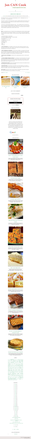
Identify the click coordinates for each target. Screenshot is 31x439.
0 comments (28, 72)
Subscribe (15, 102)
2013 (15, 399)
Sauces (17, 374)
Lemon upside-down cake (15, 14)
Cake (19, 361)
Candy (9, 362)
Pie (12, 372)
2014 (15, 398)
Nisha (8, 372)
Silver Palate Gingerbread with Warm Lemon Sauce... (15, 310)
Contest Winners (18, 363)
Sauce (15, 374)
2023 (15, 388)
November (16, 407)
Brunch (14, 361)
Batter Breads (13, 360)
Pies (14, 372)
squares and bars (12, 376)
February (16, 416)
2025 (15, 385)
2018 (15, 393)
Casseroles (12, 362)
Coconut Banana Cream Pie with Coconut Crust (16, 423)
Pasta (10, 372)
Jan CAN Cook (25, 437)
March (16, 415)
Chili (22, 362)
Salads (9, 374)
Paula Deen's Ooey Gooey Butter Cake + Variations (15, 352)
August (16, 410)
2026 (15, 384)
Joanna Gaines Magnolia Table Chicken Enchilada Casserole (15, 221)
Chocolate (9, 363)
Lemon (19, 369)
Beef (17, 360)
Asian (17, 359)
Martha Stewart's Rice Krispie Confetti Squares (15, 246)
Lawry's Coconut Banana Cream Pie (15, 267)
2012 (15, 400)
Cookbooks (21, 363)
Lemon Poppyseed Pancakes (16, 417)
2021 (15, 390)
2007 (15, 426)
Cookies (9, 364)
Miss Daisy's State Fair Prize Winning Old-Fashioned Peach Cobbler (15, 332)
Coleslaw (14, 363)
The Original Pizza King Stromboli (15, 178)
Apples (15, 359)
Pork (19, 372)
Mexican (13, 371)
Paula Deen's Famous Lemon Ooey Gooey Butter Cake (15, 289)
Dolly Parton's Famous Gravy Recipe (15, 199)
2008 (15, 405)
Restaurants (14, 373)
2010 (15, 403)
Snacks (17, 375)
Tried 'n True (17, 377)
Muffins (22, 371)
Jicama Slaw (16, 418)
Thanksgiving (20, 376)
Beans (16, 360)
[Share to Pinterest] (6, 72)
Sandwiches (12, 374)
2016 (15, 395)
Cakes (22, 361)
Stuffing (16, 376)
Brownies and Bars (10, 361)
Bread (22, 360)
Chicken (20, 362)
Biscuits (20, 360)
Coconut (12, 363)
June (16, 412)
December (16, 406)
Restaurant (9, 373)
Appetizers (12, 359)
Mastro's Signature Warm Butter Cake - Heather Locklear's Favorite (15, 156)
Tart (17, 376)
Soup (19, 375)
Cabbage (17, 361)
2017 (15, 394)
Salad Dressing (20, 373)
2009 (15, 404)
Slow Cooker (14, 375)
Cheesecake (16, 362)
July (16, 411)
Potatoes (22, 372)
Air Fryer (9, 359)
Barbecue (19, 359)
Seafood (20, 374)
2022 (15, 389)
